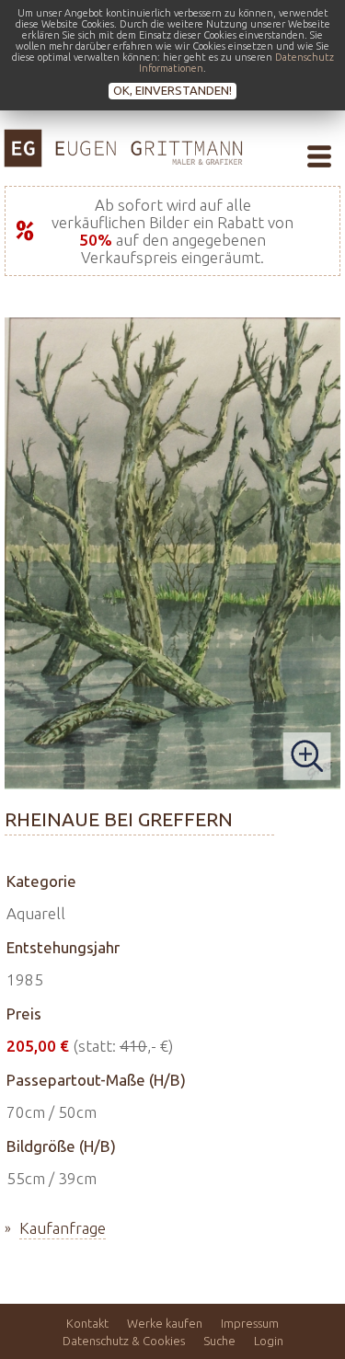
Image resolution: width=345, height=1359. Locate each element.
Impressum (250, 1323)
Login (268, 1340)
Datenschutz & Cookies (124, 1340)
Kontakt (87, 1323)
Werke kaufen (164, 1323)
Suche (219, 1340)
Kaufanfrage (62, 1228)
